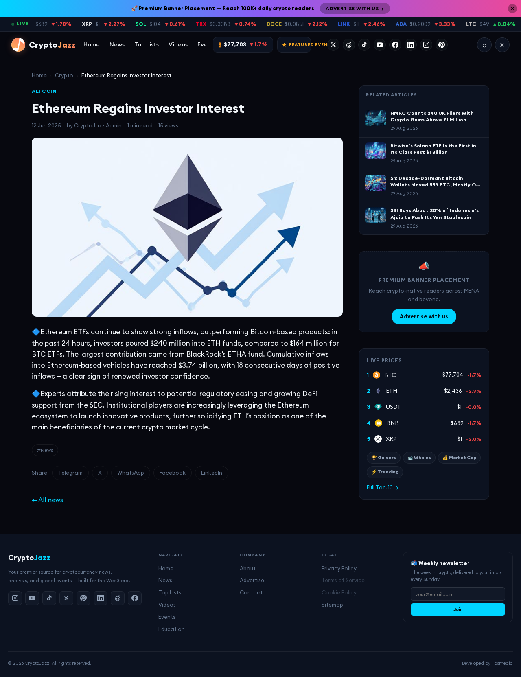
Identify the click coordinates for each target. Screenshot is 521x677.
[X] (333, 45)
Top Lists (146, 44)
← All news (47, 499)
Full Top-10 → (382, 487)
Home (91, 44)
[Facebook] (395, 45)
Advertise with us (424, 316)
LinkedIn (211, 472)
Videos (178, 44)
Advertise (252, 580)
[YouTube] (380, 45)
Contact (251, 592)
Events (166, 616)
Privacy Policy (339, 568)
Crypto (64, 75)
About (248, 568)
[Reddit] (349, 45)
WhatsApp (130, 472)
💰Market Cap (459, 457)
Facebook (173, 472)
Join (458, 609)
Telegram (70, 472)
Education (171, 629)
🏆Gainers (383, 457)
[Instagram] (426, 45)
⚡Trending (384, 472)
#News (45, 450)
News (117, 44)
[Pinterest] (442, 45)
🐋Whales (419, 457)
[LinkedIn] (411, 45)
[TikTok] (364, 45)
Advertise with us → (355, 8)
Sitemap (332, 604)
